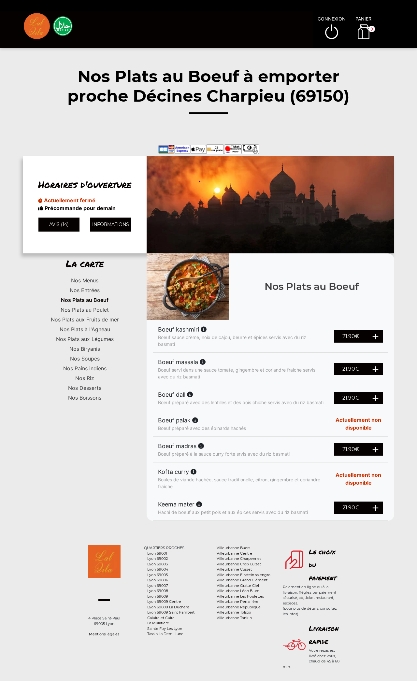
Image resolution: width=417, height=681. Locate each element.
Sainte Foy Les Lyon (164, 628)
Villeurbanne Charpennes (239, 558)
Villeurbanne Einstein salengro (243, 575)
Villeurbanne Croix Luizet (239, 564)
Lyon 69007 (157, 585)
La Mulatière (158, 623)
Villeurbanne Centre (234, 553)
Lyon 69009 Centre (164, 601)
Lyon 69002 (157, 558)
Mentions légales (104, 634)
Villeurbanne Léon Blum (238, 591)
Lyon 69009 (157, 596)
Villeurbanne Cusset (234, 569)
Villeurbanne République (239, 607)
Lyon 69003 (157, 564)
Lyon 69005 (157, 575)
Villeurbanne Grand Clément (242, 580)
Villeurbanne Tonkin (234, 618)
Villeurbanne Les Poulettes (240, 596)
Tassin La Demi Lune (165, 633)
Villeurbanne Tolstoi (234, 612)
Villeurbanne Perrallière (237, 601)
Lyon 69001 (157, 553)
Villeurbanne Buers (233, 548)
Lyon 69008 (157, 591)
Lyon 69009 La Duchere (168, 607)
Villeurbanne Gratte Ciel (238, 585)
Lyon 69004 (157, 569)
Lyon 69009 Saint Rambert (170, 612)
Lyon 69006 (157, 580)
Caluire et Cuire (161, 618)
